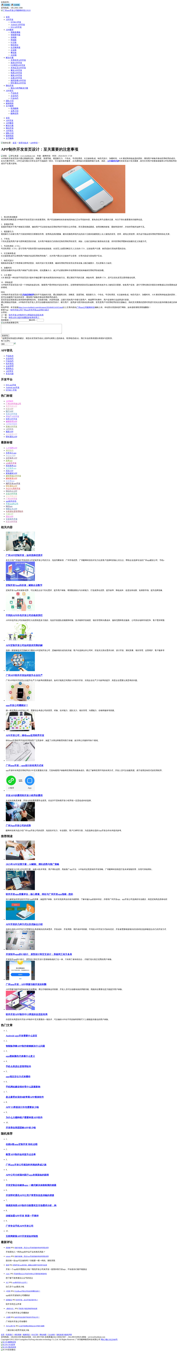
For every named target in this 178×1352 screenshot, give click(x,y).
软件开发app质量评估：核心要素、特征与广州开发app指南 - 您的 (39, 894)
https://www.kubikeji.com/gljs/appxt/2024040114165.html (40, 307)
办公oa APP (10, 455)
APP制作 (9, 401)
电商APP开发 (16, 73)
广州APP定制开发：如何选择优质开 (24, 555)
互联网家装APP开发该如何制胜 (22, 1236)
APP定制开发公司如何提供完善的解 (24, 645)
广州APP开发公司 (13, 404)
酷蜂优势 (14, 113)
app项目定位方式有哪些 (18, 1076)
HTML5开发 (16, 22)
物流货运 (14, 45)
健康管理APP (11, 421)
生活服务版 (15, 47)
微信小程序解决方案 (19, 88)
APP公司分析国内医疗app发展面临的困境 (27, 1175)
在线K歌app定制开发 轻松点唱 (21, 1144)
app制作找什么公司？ (20, 1282)
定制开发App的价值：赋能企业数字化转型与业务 (30, 1265)
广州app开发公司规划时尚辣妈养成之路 (26, 1164)
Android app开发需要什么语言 (21, 1035)
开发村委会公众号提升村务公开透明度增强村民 (30, 1274)
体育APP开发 (11, 419)
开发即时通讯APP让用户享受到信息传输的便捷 (30, 1195)
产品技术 (14, 93)
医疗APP (9, 411)
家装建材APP (11, 473)
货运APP (9, 516)
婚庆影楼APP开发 (18, 80)
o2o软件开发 (11, 463)
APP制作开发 (113, 161)
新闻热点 (10, 369)
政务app (9, 461)
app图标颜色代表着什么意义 (20, 1056)
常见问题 (10, 374)
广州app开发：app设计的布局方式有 (24, 765)
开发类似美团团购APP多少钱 (21, 1127)
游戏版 (13, 37)
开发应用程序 (28, 295)
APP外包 (9, 429)
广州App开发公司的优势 (18, 825)
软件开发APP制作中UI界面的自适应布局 (26, 315)
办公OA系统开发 (13, 488)
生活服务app (11, 468)
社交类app (10, 481)
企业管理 (10, 366)
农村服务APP (11, 458)
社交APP (9, 409)
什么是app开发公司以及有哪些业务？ (27, 1291)
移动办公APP (11, 491)
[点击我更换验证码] (9, 322)
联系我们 (9, 1335)
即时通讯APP (11, 437)
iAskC (8, 1274)
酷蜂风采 (26, 1335)
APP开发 (9, 19)
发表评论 (5, 336)
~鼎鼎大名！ (10, 1308)
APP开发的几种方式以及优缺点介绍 (24, 924)
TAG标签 (51, 1335)
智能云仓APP (11, 509)
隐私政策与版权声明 (64, 1335)
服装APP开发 (16, 75)
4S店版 (14, 55)
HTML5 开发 (11, 390)
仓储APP (9, 514)
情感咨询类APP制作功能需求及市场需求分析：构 (31, 1205)
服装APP (9, 432)
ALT (7, 1282)
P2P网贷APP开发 (18, 65)
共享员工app (11, 453)
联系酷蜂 (14, 108)
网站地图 (43, 1335)
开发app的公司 (12, 504)
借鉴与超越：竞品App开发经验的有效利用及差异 (31, 1248)
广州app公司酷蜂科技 (85, 307)
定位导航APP (11, 496)
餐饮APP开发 (16, 70)
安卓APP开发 (11, 414)
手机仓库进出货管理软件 (18, 1066)
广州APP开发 (11, 499)
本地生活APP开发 (18, 68)
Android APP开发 (18, 25)
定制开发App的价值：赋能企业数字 (24, 585)
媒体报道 (10, 103)
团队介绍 (10, 101)
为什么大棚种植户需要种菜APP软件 (24, 1117)
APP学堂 (34, 143)
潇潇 (7, 1265)
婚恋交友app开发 (13, 483)
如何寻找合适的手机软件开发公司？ (27, 1317)
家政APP (9, 471)
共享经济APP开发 (18, 60)
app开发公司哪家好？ (17, 705)
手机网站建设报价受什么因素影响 (23, 1086)
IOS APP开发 (16, 27)
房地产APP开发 (12, 416)
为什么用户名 (10, 1326)
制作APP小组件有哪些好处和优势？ (24, 317)
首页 (8, 17)
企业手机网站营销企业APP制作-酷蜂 (31, 1326)
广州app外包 (27, 310)
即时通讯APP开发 (18, 83)
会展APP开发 (16, 78)
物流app (9, 506)
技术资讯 (10, 364)
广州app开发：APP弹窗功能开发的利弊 (26, 984)
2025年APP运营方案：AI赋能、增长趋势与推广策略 (32, 864)
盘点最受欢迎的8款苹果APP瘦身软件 (25, 1097)
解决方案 (10, 58)
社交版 (13, 42)
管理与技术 (23, 143)
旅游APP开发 (16, 63)
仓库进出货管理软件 (14, 511)
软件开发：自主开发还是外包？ (27, 1300)
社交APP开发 (11, 521)
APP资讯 (9, 91)
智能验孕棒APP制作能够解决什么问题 (25, 1046)
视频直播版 (15, 32)
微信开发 (10, 85)
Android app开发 (12, 387)
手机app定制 (38, 310)
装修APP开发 (11, 426)
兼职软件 (10, 450)
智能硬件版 (15, 35)
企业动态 (14, 96)
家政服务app (11, 466)
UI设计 (46, 310)
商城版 (13, 40)
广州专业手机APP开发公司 (19, 1226)
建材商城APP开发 (13, 476)
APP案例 (9, 30)
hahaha (8, 1256)
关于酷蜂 (10, 106)
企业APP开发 (11, 494)
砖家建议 (9, 1300)
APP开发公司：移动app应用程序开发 (25, 735)
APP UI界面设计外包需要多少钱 (22, 1107)
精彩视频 (18, 1335)
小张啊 (8, 1317)
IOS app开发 (11, 385)
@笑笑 (8, 1291)
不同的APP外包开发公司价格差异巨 (24, 615)
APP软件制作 (11, 424)
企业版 (13, 50)
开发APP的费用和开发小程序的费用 (24, 795)
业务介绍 (14, 111)
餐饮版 (13, 52)
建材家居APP (11, 478)
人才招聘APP (11, 448)
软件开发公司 (16, 310)
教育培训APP (11, 406)
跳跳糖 (8, 1248)
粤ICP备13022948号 (109, 1339)
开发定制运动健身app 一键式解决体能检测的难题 (31, 1185)
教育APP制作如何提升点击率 (21, 1154)
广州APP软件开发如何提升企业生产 (24, 675)
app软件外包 (11, 501)
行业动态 (14, 98)
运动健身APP (11, 434)
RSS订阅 (34, 1335)
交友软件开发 (11, 519)
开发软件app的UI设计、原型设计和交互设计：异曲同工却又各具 (39, 954)
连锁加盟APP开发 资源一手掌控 (22, 1215)
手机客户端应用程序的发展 (27, 1308)
